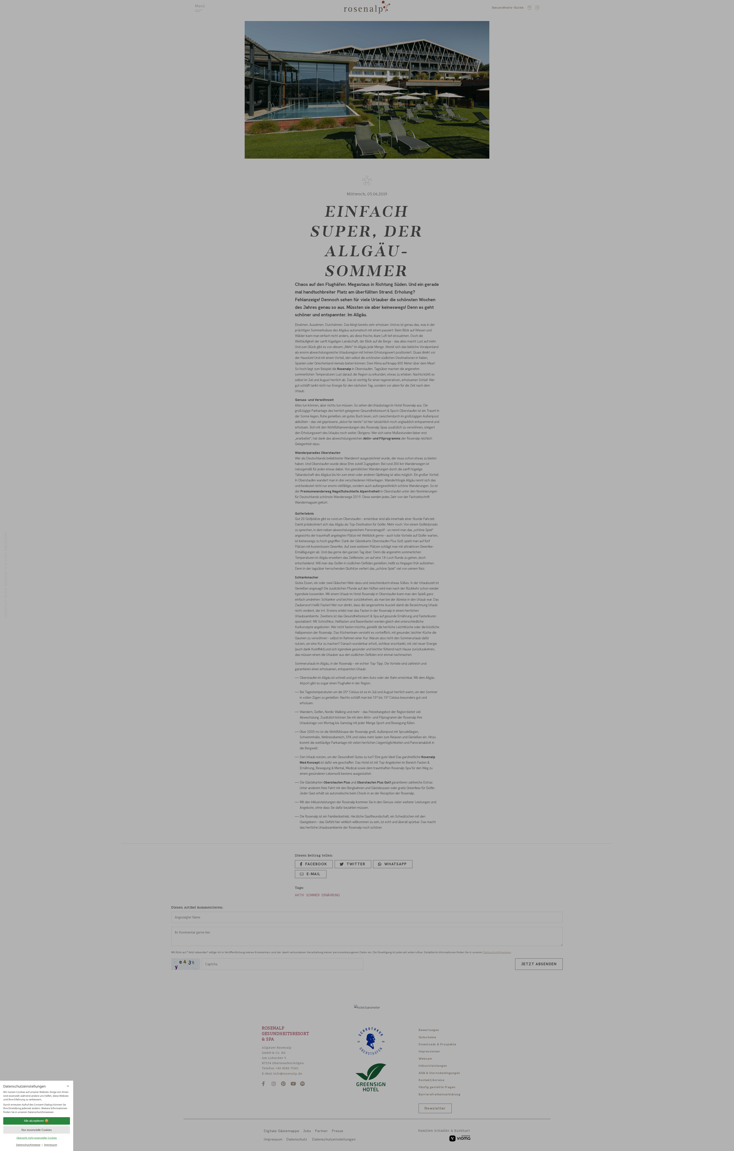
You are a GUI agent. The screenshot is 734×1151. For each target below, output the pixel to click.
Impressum (50, 1145)
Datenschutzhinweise (28, 1145)
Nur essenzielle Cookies (36, 1130)
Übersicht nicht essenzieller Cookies (36, 1138)
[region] (36, 1102)
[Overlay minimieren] (68, 1086)
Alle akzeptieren (34, 1120)
